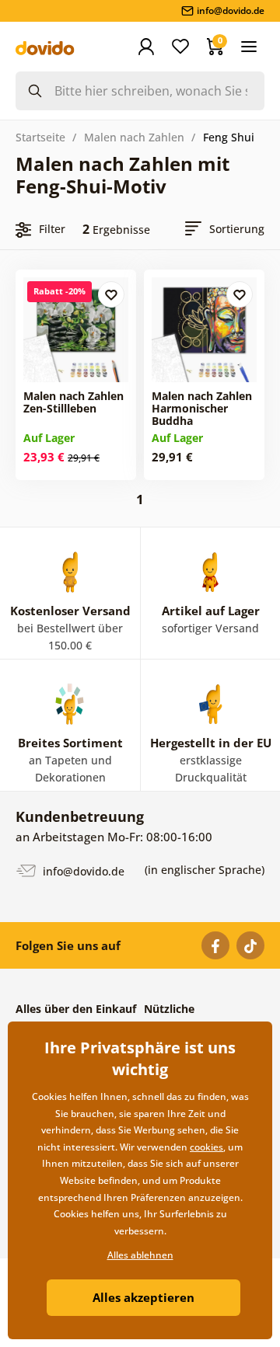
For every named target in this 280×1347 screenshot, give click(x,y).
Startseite (40, 137)
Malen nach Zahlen (134, 137)
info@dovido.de (82, 871)
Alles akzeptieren (143, 1297)
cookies (206, 1147)
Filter (52, 228)
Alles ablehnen (140, 1255)
